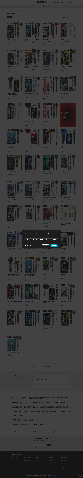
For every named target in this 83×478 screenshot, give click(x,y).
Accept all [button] (54, 245)
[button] (28, 245)
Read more (30, 237)
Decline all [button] (45, 245)
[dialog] (41, 239)
